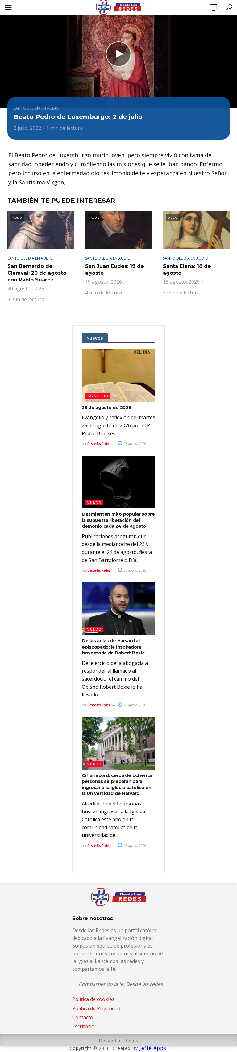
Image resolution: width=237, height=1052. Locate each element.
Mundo (94, 502)
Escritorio (83, 1026)
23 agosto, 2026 (134, 444)
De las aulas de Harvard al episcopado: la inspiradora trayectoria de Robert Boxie (113, 647)
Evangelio (97, 396)
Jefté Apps (152, 1048)
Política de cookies (93, 999)
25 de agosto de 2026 (106, 407)
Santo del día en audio (36, 108)
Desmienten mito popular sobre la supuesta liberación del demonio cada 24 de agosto (118, 520)
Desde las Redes (98, 444)
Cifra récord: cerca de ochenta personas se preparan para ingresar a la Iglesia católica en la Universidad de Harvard (117, 784)
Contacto (82, 1017)
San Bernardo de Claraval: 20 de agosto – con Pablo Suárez (38, 273)
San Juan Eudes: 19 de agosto (114, 269)
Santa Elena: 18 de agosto (187, 269)
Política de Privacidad (96, 1008)
